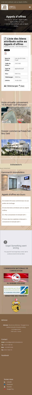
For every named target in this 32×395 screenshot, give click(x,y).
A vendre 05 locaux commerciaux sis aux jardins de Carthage (15, 202)
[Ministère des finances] (16, 305)
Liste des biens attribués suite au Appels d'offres (15, 209)
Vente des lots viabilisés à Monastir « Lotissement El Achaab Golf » (14, 220)
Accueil (15, 19)
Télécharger (12, 86)
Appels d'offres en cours (17, 22)
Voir (22, 86)
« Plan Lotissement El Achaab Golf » (14, 215)
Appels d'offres (23, 19)
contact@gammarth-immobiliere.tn (14, 342)
